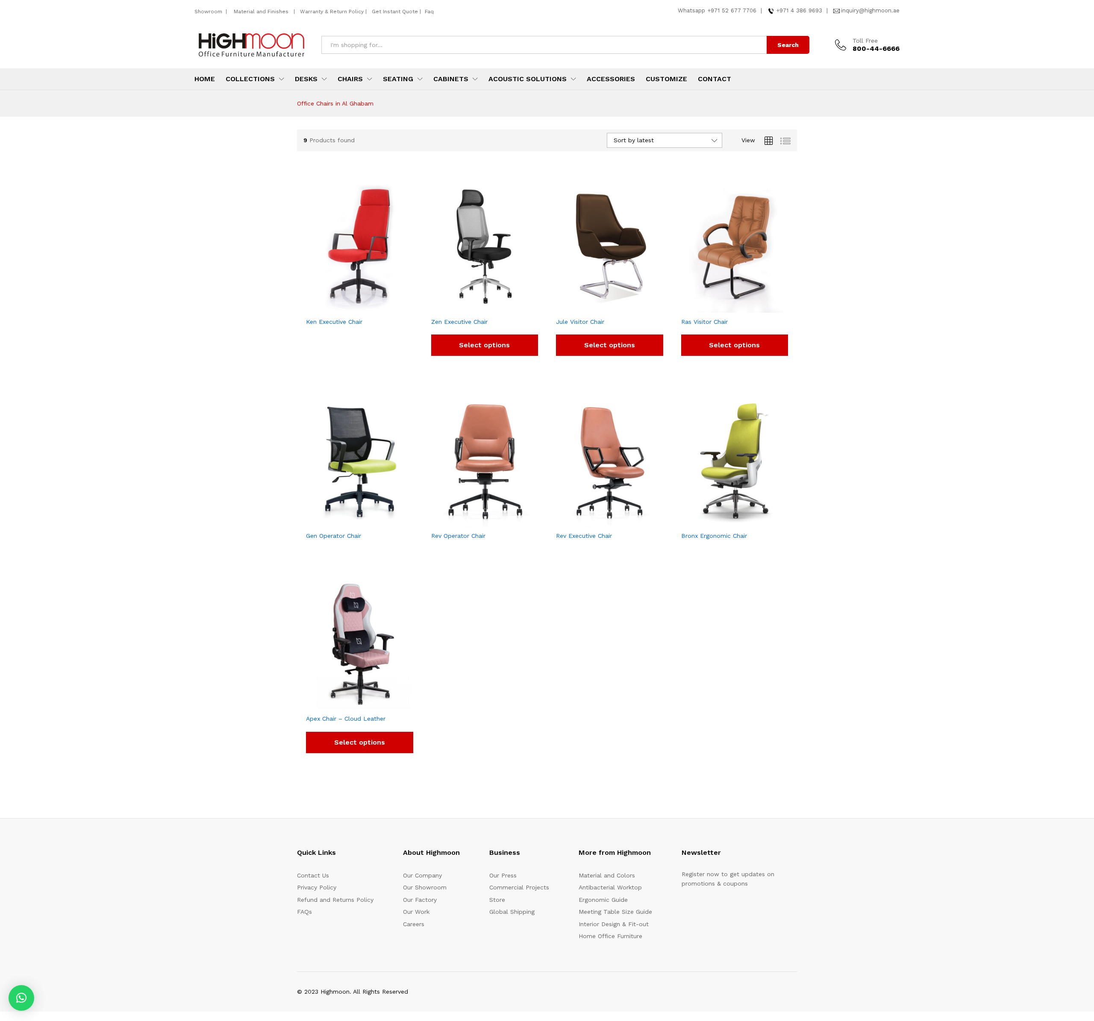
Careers (413, 924)
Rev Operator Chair (458, 535)
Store (497, 899)
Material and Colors (607, 875)
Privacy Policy (316, 887)
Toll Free (865, 40)
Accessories (611, 79)
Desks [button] (306, 79)
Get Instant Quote (395, 12)
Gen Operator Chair (333, 535)
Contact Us (313, 875)
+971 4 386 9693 (799, 10)
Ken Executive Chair (334, 321)
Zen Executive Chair (459, 321)
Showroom (209, 12)
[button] (21, 998)
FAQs (304, 911)
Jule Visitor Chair (580, 321)
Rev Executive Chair (584, 535)
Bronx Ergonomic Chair (714, 535)
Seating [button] (398, 79)
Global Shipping (512, 911)
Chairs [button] (350, 79)
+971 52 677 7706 (731, 10)
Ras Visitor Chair (704, 321)
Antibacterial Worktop (610, 887)
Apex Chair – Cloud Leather (345, 718)
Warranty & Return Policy (331, 12)
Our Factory (420, 899)
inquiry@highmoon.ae (870, 10)
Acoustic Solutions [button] (527, 79)
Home (204, 79)
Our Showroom (425, 887)
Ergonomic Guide (603, 899)
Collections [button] (250, 79)
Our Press (503, 875)
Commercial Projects (519, 887)
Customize (666, 79)
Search (788, 44)
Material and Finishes (262, 12)
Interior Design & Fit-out (614, 924)
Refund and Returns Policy (335, 899)
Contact (714, 79)
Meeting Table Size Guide (615, 911)
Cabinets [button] (450, 79)
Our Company (422, 875)
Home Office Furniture (610, 936)
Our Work (416, 911)
